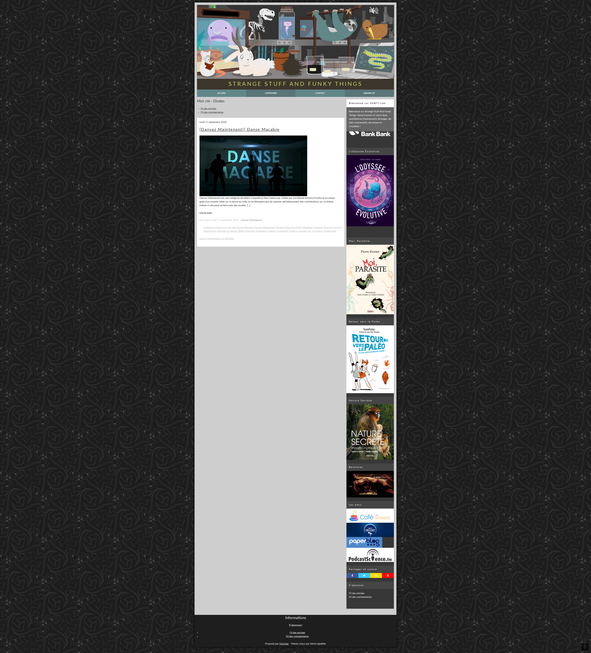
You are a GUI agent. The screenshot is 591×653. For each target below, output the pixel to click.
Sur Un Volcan (315, 231)
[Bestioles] (370, 484)
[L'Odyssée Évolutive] (370, 190)
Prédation (261, 231)
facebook (352, 575)
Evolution (318, 227)
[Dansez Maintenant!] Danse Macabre (239, 130)
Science (293, 231)
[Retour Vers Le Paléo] (370, 359)
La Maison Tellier (235, 231)
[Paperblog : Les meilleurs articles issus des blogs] (370, 542)
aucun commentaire (210, 238)
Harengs (221, 231)
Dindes (279, 227)
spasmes (302, 231)
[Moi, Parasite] (370, 279)
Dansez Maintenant (251, 220)
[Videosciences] (370, 555)
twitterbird (364, 575)
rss (376, 575)
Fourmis (328, 227)
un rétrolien (227, 238)
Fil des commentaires (212, 112)
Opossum (250, 231)
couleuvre (208, 227)
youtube (388, 575)
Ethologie (307, 227)
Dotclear (284, 644)
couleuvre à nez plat (225, 227)
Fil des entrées (208, 108)
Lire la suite (205, 213)
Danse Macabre (245, 227)
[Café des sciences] (370, 516)
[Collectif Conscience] (370, 530)
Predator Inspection (277, 231)
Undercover (330, 231)
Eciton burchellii (293, 227)
